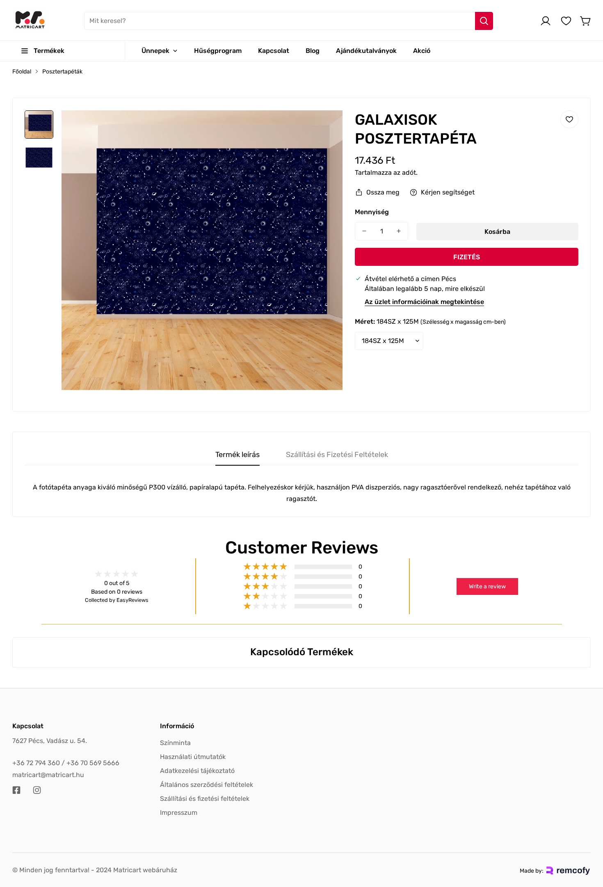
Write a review (487, 586)
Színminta (175, 743)
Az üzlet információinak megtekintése (424, 302)
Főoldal (21, 71)
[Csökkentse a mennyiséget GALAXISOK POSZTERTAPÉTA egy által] (364, 231)
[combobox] (288, 21)
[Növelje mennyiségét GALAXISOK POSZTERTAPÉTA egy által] (399, 231)
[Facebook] (16, 790)
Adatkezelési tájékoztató (197, 771)
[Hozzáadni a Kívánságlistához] (569, 119)
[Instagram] (37, 790)
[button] (586, 21)
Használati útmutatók (193, 757)
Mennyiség (372, 212)
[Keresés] (484, 21)
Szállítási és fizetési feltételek (204, 798)
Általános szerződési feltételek (206, 785)
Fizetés (466, 257)
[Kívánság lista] (566, 21)
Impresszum (178, 812)
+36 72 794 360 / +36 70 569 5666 (65, 763)
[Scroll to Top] (587, 842)
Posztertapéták (62, 71)
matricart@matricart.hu (48, 775)
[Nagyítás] (325, 128)
